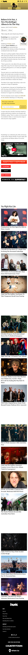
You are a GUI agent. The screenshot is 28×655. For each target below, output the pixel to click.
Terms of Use (5, 616)
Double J (9, 43)
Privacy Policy (5, 613)
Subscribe (23, 107)
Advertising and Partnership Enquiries (9, 626)
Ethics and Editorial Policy (7, 618)
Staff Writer (15, 27)
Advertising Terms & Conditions (8, 620)
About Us (4, 611)
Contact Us (4, 631)
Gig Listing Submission (6, 629)
